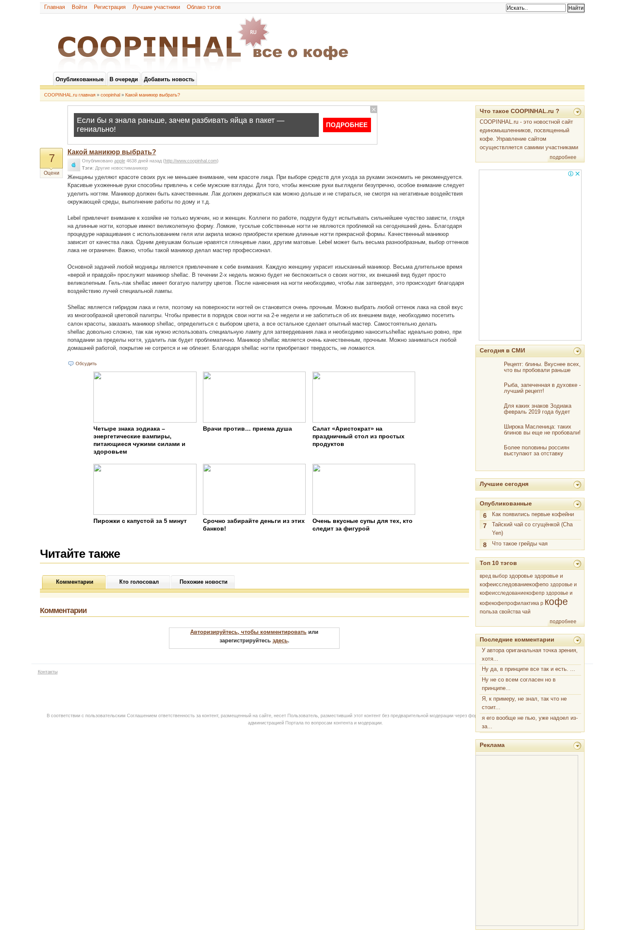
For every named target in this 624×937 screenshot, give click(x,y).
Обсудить (86, 363)
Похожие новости (204, 582)
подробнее (563, 157)
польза (489, 611)
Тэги (87, 167)
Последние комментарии (517, 639)
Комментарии (74, 582)
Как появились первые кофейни (533, 514)
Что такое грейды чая (520, 543)
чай (526, 612)
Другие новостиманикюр (121, 167)
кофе (556, 601)
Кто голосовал (139, 582)
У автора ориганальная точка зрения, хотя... (530, 654)
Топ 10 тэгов (498, 562)
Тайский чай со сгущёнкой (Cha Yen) (532, 528)
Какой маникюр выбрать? (152, 94)
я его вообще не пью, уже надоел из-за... (530, 722)
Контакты (48, 671)
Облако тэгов (204, 7)
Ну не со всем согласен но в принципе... (519, 683)
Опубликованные (506, 503)
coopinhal (110, 94)
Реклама (492, 744)
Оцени (51, 173)
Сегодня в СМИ (502, 350)
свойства (510, 611)
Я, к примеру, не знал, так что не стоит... (524, 703)
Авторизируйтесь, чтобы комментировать (248, 632)
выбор (500, 576)
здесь (280, 640)
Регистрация (110, 7)
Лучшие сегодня (504, 483)
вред (485, 576)
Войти (79, 7)
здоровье (521, 576)
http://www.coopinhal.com (191, 160)
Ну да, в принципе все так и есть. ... (528, 669)
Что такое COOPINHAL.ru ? (519, 111)
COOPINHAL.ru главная (70, 94)
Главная (54, 7)
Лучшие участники (156, 7)
